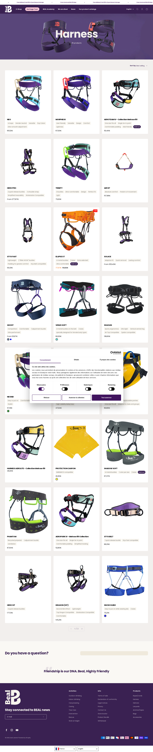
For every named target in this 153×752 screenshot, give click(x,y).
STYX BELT (108, 536)
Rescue (71, 717)
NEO (9, 119)
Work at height (74, 721)
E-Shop (19, 9)
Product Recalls (103, 717)
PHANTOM (11, 536)
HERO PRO (11, 188)
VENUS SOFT (61, 325)
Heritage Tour (32, 9)
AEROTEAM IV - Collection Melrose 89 (120, 119)
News (73, 9)
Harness (136, 699)
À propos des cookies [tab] (108, 359)
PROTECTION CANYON (66, 468)
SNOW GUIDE (110, 605)
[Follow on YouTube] (17, 730)
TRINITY (59, 188)
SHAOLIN (108, 325)
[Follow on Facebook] (6, 730)
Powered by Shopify (24, 738)
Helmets (136, 703)
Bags (134, 714)
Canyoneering (74, 703)
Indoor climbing (74, 699)
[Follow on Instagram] (11, 730)
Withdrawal (102, 721)
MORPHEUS (61, 119)
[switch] (65, 389)
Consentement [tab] (45, 360)
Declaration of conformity (107, 699)
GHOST (10, 325)
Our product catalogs (87, 9)
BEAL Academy (48, 9)
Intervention (73, 714)
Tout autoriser (106, 397)
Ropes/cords (137, 696)
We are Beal (63, 9)
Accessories (137, 717)
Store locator (102, 714)
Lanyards (136, 706)
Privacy (100, 706)
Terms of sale (103, 696)
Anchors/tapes (138, 710)
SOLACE (107, 256)
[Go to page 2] (81, 628)
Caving (71, 706)
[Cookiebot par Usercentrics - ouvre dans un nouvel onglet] (112, 352)
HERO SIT (11, 605)
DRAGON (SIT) (62, 605)
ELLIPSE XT (60, 256)
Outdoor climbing (75, 696)
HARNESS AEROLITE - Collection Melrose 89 (26, 468)
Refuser (46, 397)
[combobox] (65, 749)
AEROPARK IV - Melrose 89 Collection (72, 536)
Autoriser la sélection (76, 397)
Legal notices (102, 703)
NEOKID (10, 396)
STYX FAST (12, 256)
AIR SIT (107, 188)
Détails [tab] (76, 359)
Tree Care (72, 710)
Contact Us (102, 710)
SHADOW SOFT (110, 468)
